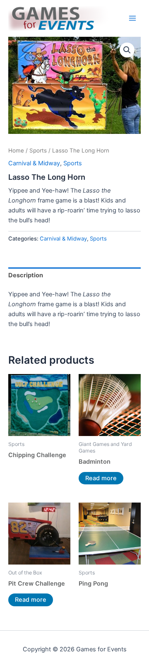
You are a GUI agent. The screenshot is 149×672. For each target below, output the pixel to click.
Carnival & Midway (34, 163)
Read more (101, 478)
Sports (38, 150)
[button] (127, 50)
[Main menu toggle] (132, 18)
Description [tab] (25, 275)
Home (16, 150)
